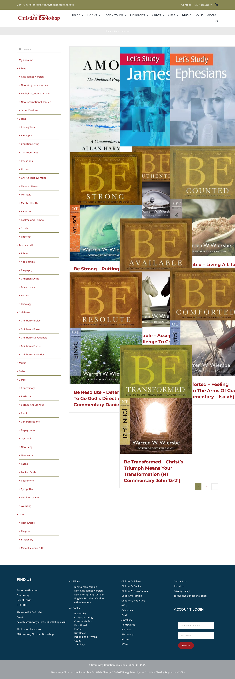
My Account (26, 60)
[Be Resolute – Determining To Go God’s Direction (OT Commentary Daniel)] (106, 328)
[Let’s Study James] (156, 104)
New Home (27, 455)
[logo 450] (39, 13)
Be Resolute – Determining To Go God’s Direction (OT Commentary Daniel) (105, 398)
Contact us (180, 581)
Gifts (22, 514)
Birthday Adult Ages (32, 404)
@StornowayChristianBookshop (35, 634)
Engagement (28, 430)
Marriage (26, 194)
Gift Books (80, 632)
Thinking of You (30, 497)
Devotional (27, 160)
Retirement (27, 480)
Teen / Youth (26, 245)
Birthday (26, 396)
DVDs (22, 371)
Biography (27, 135)
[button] (217, 21)
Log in (186, 645)
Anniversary (28, 388)
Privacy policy (182, 591)
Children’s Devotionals (34, 337)
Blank (24, 413)
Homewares (28, 522)
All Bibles (74, 581)
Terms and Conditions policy (190, 595)
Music (22, 362)
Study (24, 228)
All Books (74, 608)
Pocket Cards (28, 472)
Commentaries (29, 152)
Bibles (22, 68)
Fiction (25, 169)
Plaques (25, 531)
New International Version (36, 101)
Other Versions (29, 110)
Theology (26, 236)
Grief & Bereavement (33, 177)
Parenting (26, 211)
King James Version (32, 76)
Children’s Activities (33, 354)
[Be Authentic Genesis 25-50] (156, 182)
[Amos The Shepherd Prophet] (106, 104)
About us (179, 586)
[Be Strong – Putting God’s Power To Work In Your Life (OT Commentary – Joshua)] (106, 206)
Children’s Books (30, 329)
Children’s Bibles (31, 320)
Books (22, 118)
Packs (24, 463)
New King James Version (35, 85)
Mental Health (29, 203)
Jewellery (126, 619)
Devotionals (28, 287)
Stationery (27, 539)
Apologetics (28, 127)
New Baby (26, 446)
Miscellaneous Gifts (32, 548)
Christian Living (30, 143)
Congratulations (30, 421)
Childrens (24, 312)
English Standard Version (35, 93)
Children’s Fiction (31, 346)
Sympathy (27, 489)
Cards (22, 379)
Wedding (26, 505)
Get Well (26, 438)
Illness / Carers (30, 186)
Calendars (127, 610)
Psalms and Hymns (32, 219)
